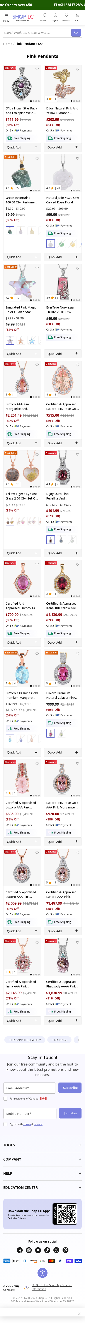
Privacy (38, 1124)
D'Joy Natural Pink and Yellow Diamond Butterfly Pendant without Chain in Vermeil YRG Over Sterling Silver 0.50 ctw (62, 110)
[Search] (76, 33)
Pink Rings (59, 1040)
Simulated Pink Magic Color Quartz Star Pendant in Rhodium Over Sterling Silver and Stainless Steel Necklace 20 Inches (22, 309)
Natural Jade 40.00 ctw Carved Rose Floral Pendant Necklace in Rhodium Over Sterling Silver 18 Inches (62, 200)
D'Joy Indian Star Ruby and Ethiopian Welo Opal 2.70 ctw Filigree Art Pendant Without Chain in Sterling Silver (21, 110)
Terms (27, 1124)
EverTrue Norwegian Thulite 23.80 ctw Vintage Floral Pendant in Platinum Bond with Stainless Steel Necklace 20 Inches (62, 309)
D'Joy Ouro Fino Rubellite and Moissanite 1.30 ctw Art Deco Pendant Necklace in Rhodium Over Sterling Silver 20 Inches (61, 496)
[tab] (31, 101)
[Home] (25, 17)
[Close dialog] (79, 1313)
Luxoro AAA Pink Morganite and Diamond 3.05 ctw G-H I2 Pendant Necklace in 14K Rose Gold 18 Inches (22, 406)
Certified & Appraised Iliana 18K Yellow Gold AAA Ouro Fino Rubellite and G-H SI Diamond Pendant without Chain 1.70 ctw (61, 605)
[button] (10, 230)
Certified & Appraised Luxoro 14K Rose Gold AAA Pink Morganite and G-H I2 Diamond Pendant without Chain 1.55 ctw (62, 406)
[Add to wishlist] (37, 69)
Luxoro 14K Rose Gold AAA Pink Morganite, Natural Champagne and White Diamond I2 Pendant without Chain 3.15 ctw (62, 805)
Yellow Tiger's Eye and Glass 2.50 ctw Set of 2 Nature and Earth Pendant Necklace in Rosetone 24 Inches (21, 496)
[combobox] (37, 33)
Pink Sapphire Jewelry (25, 1040)
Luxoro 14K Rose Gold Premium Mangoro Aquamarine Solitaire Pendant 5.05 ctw (22, 695)
